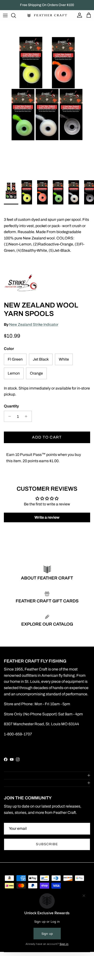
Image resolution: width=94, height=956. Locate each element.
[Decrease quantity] (8, 416)
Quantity (11, 406)
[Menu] (5, 15)
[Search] (16, 15)
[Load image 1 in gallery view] (47, 99)
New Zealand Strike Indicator (33, 324)
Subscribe (47, 844)
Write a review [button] (47, 517)
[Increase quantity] (27, 416)
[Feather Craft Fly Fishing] (47, 15)
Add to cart (47, 437)
